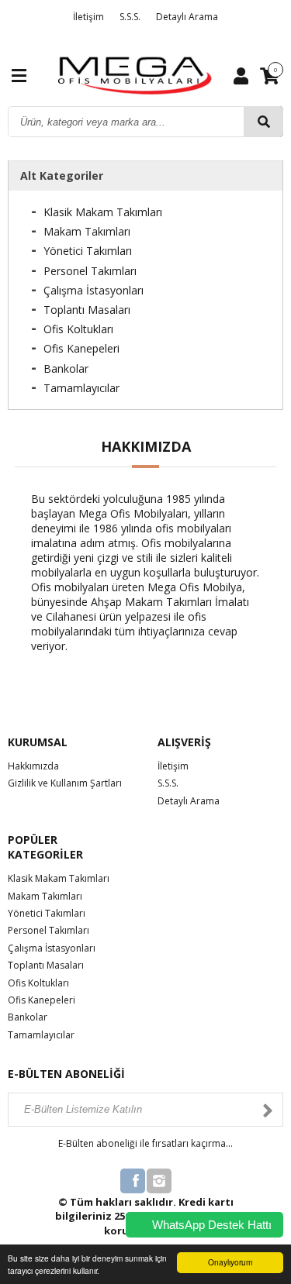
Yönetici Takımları (87, 250)
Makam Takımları (86, 231)
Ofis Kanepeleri (81, 348)
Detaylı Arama (187, 16)
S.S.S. (130, 16)
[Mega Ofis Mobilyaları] (135, 74)
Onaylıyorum (230, 1262)
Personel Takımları (90, 270)
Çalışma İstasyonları (93, 290)
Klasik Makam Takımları (102, 212)
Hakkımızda (33, 766)
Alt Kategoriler (61, 175)
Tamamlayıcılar (81, 387)
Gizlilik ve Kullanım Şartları (65, 783)
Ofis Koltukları (78, 329)
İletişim (88, 16)
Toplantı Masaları (86, 309)
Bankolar (65, 368)
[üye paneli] (241, 75)
